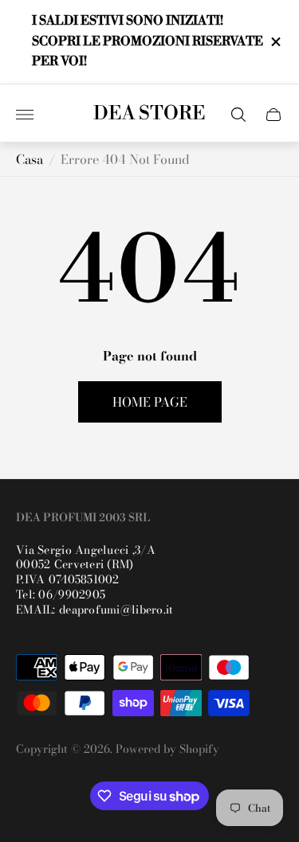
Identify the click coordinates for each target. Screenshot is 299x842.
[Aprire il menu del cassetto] (24, 114)
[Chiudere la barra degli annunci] (275, 42)
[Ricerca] (238, 114)
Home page (149, 401)
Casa (29, 159)
